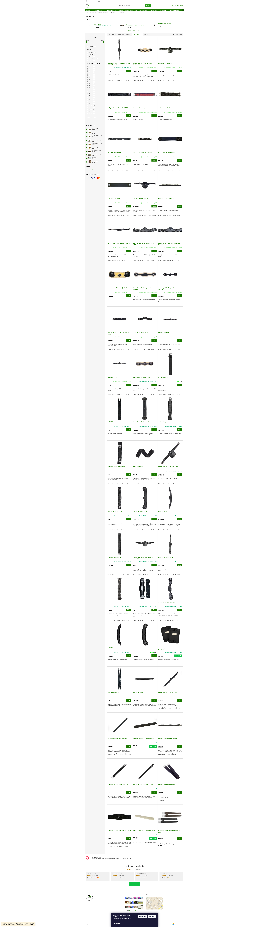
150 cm (91, 111)
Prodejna (128, 1)
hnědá (164, 849)
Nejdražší (128, 34)
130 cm (92, 102)
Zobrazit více (134, 884)
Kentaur (92, 56)
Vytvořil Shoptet (179, 924)
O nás (121, 1)
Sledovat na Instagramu (135, 911)
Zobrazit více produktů (133, 30)
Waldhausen (93, 58)
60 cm (92, 74)
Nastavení (117, 923)
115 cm (91, 96)
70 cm (92, 78)
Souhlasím (152, 916)
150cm (91, 109)
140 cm (92, 105)
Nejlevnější (121, 34)
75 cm (91, 80)
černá (159, 849)
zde (119, 920)
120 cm (92, 98)
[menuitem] (89, 10)
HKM (91, 54)
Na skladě (92, 46)
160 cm (91, 113)
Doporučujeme (112, 34)
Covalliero (92, 52)
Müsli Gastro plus (90, 168)
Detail (128, 71)
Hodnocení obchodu (134, 866)
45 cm (91, 68)
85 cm (91, 84)
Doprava (143, 1)
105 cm (91, 92)
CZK (174, 1)
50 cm (91, 70)
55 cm (91, 72)
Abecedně (146, 34)
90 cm (91, 86)
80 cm (92, 82)
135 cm (92, 104)
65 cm (91, 76)
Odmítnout (142, 916)
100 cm (91, 90)
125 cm (92, 100)
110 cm (91, 94)
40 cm (91, 66)
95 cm (91, 88)
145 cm (92, 108)
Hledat (148, 5)
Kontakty (136, 1)
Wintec (91, 60)
